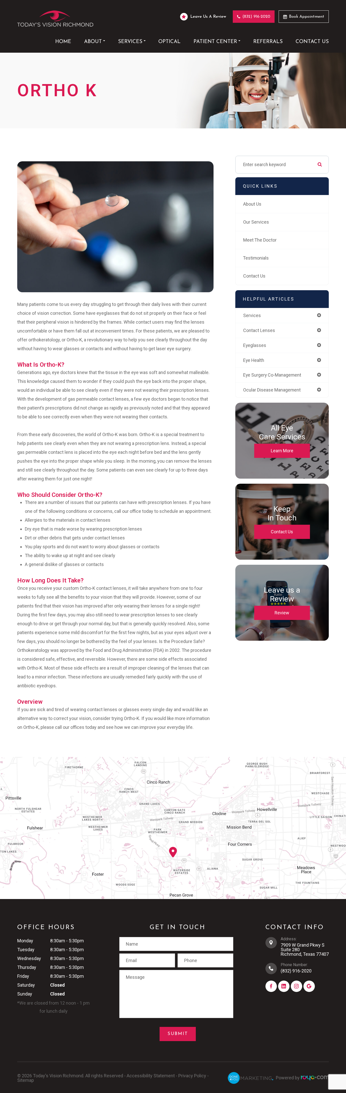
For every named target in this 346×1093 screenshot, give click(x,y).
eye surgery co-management (272, 375)
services (252, 315)
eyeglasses (254, 345)
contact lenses (259, 330)
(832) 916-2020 (256, 17)
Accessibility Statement (151, 1075)
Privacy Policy (192, 1075)
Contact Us (312, 41)
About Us (252, 204)
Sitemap (25, 1080)
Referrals (268, 41)
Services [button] (130, 41)
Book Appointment (306, 17)
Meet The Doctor (260, 240)
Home (63, 41)
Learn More (282, 450)
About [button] (93, 41)
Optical (169, 41)
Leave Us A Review (208, 17)
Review (282, 612)
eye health (253, 360)
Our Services (256, 222)
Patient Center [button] (215, 41)
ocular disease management (272, 390)
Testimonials (256, 258)
